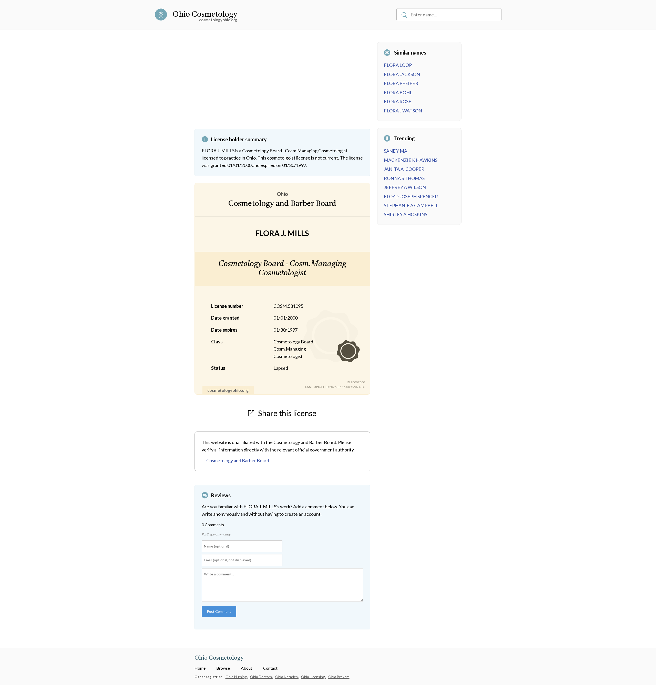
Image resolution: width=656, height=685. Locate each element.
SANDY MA (395, 151)
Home (200, 668)
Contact (270, 668)
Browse (223, 668)
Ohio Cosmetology (205, 14)
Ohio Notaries (287, 677)
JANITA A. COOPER (404, 169)
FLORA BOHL (398, 92)
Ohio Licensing (313, 677)
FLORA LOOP (398, 65)
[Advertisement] (282, 85)
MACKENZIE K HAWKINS (410, 160)
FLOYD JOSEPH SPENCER (411, 196)
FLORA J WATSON (403, 110)
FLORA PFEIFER (401, 83)
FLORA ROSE (397, 101)
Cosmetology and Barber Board (237, 460)
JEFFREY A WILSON (405, 187)
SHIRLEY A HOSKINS (405, 214)
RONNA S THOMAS (404, 178)
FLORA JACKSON (402, 74)
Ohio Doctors (261, 677)
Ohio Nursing (236, 677)
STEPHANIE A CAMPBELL (411, 205)
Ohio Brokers (339, 677)
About (246, 668)
